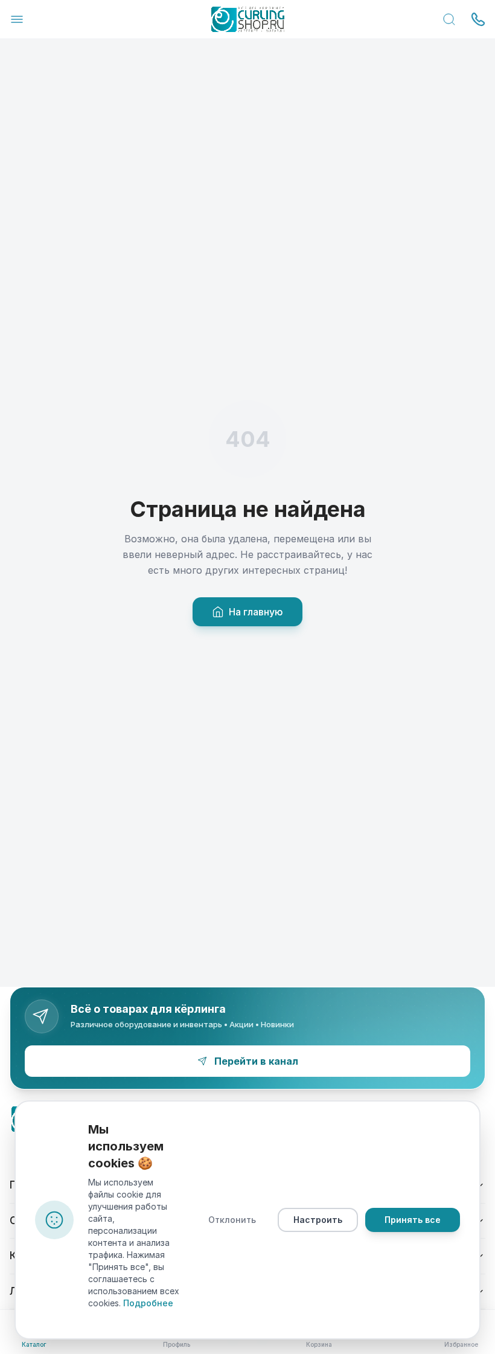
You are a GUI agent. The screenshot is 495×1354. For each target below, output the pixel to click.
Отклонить (232, 1219)
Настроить (317, 1219)
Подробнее (148, 1303)
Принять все (413, 1219)
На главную (256, 612)
